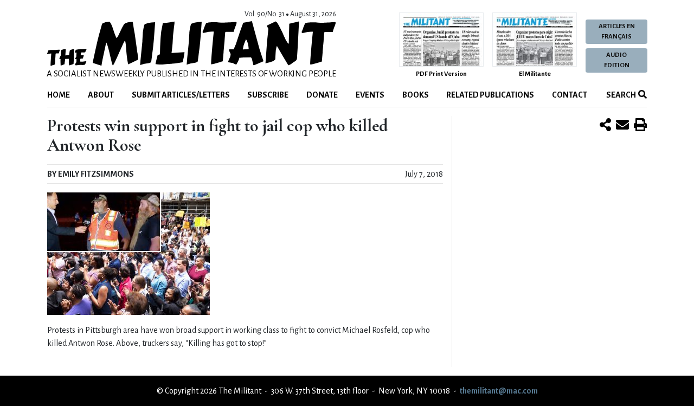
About (101, 95)
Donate (322, 95)
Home (58, 95)
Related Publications (490, 95)
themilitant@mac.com (499, 390)
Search (620, 95)
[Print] (640, 125)
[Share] (605, 125)
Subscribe (267, 95)
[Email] (622, 125)
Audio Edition (616, 60)
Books (415, 95)
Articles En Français (617, 31)
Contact (569, 95)
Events (370, 95)
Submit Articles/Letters (181, 95)
